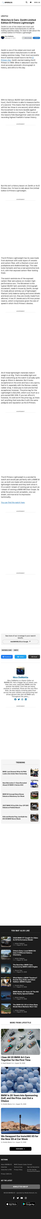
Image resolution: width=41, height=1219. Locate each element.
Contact (29, 1164)
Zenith (16, 650)
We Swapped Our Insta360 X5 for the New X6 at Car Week (19, 1137)
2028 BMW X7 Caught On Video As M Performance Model (25, 939)
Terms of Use (18, 1167)
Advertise (4, 1167)
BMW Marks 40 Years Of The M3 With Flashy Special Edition (26, 993)
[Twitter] (19, 699)
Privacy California (6, 1174)
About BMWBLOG (6, 1164)
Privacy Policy (18, 1169)
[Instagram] (22, 699)
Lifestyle (4, 16)
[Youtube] (22, 1199)
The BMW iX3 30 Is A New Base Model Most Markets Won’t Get (25, 1006)
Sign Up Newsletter (33, 1167)
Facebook (7, 657)
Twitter (21, 657)
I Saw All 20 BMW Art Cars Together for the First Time (16, 1058)
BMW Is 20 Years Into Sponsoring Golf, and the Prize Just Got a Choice (19, 1098)
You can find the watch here (12, 502)
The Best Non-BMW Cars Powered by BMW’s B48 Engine (25, 966)
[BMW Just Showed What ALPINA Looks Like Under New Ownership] (34, 770)
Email (35, 657)
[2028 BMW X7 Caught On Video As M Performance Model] (6, 938)
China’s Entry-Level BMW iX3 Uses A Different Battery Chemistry (24, 953)
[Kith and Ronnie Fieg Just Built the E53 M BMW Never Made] (34, 815)
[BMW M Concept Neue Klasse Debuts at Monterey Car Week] (34, 792)
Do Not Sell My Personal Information (33, 1170)
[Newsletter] (31, 2)
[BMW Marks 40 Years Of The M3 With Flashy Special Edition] (6, 992)
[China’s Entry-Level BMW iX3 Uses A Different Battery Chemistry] (6, 951)
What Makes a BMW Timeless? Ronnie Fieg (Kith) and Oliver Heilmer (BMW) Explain (25, 980)
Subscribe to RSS (6, 1169)
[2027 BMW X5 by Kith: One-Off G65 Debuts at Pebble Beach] (34, 803)
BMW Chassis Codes (20, 1164)
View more (19, 1149)
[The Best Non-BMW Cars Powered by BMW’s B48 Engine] (6, 965)
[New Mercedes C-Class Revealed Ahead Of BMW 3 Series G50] (34, 781)
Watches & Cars (6, 650)
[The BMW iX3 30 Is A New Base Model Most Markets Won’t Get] (6, 1005)
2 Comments (36, 37)
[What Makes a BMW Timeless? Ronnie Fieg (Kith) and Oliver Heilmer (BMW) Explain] (6, 978)
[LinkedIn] (25, 699)
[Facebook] (15, 699)
